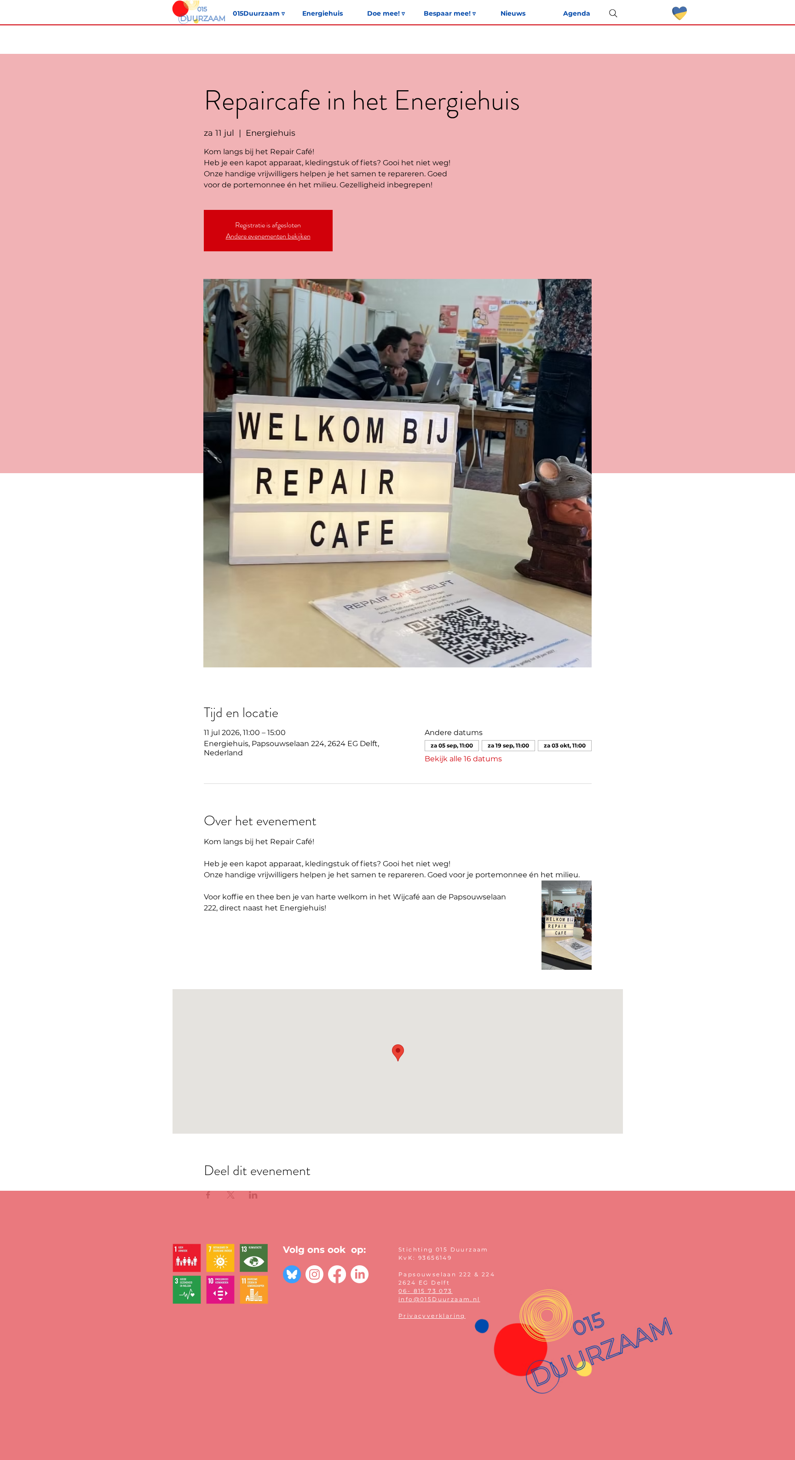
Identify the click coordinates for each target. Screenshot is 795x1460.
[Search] (613, 13)
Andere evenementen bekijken (268, 236)
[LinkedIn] (360, 1274)
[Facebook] (337, 1274)
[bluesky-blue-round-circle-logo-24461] (292, 1274)
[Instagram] (314, 1274)
